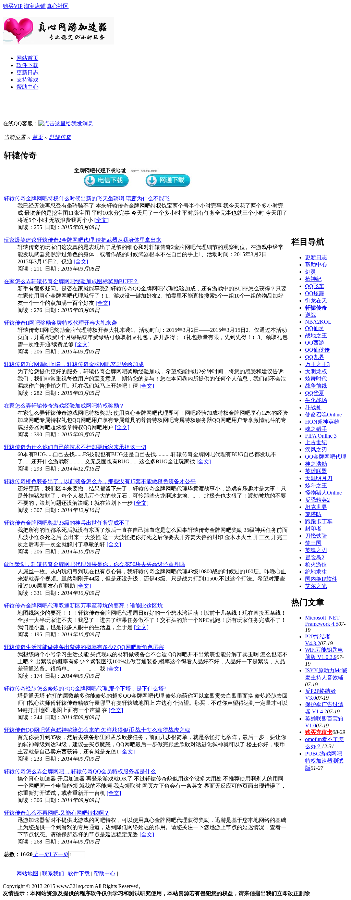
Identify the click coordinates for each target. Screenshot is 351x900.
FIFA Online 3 (321, 436)
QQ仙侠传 (317, 350)
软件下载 (27, 65)
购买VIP (13, 6)
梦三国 (313, 543)
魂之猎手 (316, 429)
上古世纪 (316, 442)
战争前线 (316, 386)
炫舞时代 (316, 379)
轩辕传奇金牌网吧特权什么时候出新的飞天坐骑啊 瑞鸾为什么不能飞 (87, 198)
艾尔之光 (316, 586)
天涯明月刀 (318, 478)
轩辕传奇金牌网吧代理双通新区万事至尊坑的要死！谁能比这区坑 (83, 606)
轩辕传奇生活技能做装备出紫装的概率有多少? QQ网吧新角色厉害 (84, 647)
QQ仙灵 (314, 328)
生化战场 (316, 400)
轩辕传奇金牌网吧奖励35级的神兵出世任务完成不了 (67, 523)
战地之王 (316, 335)
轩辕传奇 (60, 137)
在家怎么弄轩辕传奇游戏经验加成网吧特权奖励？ (64, 406)
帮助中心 (27, 87)
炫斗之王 (316, 485)
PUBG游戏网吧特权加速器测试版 (324, 761)
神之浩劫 (316, 464)
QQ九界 (314, 357)
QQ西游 (314, 343)
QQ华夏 (314, 393)
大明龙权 (316, 371)
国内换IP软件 (321, 579)
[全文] (101, 220)
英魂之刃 (316, 550)
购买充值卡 (318, 732)
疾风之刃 (316, 449)
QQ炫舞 (314, 293)
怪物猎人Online (323, 493)
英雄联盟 (316, 471)
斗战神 (313, 407)
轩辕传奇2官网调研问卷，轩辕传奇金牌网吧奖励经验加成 (74, 364)
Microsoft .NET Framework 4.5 (322, 621)
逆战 (310, 315)
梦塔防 (313, 514)
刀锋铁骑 (316, 536)
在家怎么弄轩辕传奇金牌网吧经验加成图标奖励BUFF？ (71, 281)
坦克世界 (316, 507)
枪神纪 (313, 279)
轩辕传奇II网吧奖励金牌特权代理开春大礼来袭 (60, 323)
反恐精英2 (317, 500)
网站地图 (27, 873)
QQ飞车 (314, 286)
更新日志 (27, 72)
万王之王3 (317, 364)
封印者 (313, 529)
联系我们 (53, 873)
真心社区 (58, 6)
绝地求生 (316, 572)
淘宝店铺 (35, 6)
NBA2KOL (318, 322)
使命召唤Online (323, 414)
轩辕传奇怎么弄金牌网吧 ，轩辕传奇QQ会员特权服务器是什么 (80, 771)
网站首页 (27, 58)
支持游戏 (27, 80)
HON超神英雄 (322, 422)
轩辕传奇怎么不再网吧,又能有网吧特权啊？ (56, 813)
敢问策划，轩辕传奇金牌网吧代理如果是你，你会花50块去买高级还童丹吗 (94, 564)
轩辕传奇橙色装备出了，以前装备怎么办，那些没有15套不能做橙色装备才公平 (100, 481)
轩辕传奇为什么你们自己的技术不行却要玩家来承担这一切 (75, 447)
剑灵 (310, 272)
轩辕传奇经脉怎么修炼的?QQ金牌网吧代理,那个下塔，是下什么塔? (85, 688)
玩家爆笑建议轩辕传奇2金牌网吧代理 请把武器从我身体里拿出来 (82, 240)
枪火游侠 (316, 564)
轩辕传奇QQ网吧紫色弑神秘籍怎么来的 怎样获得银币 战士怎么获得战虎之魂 (97, 730)
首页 (37, 137)
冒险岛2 (314, 557)
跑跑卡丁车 (318, 521)
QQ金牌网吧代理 (325, 457)
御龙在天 (316, 300)
